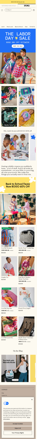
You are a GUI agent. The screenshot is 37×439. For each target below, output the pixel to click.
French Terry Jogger (24, 308)
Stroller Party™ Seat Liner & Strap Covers (25, 338)
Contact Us (4, 395)
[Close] (32, 400)
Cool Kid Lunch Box (7, 337)
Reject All (18, 428)
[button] (2, 10)
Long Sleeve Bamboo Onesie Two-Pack (24, 278)
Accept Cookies (18, 424)
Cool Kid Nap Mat (6, 308)
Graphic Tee (4, 277)
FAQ (3, 393)
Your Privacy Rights (18, 433)
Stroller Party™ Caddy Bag (26, 248)
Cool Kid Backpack (6, 248)
